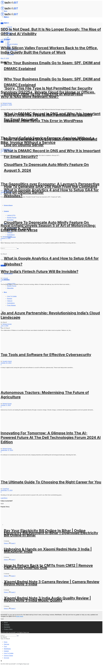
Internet (9, 27)
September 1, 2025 (6, 192)
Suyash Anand (7, 361)
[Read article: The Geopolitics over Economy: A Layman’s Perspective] (51, 168)
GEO (8, 45)
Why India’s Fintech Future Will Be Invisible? (39, 271)
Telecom (9, 232)
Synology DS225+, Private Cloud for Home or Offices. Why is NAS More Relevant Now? (48, 94)
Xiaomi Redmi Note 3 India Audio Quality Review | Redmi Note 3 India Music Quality (47, 599)
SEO (8, 42)
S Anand (5, 278)
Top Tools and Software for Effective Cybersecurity (46, 354)
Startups (6, 22)
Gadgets (6, 651)
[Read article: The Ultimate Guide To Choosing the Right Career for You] (51, 466)
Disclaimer (7, 627)
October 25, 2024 (6, 363)
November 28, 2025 (7, 151)
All (8, 37)
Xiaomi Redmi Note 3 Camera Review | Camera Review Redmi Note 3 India (51, 583)
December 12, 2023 (6, 490)
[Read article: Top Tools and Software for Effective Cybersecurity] (51, 341)
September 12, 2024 (7, 450)
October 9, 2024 (6, 405)
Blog (2, 23)
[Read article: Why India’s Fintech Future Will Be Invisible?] (51, 255)
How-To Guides (8, 653)
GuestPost (6, 488)
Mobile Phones (11, 286)
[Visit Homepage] (10, 4)
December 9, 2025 (6, 105)
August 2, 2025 (5, 280)
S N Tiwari (6, 190)
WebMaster (7, 649)
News (5, 642)
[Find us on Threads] (2, 504)
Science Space (8, 655)
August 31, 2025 (5, 238)
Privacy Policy (8, 629)
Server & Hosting (12, 44)
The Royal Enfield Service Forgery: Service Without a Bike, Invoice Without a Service (47, 140)
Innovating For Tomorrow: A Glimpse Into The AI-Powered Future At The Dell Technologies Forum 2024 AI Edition (51, 437)
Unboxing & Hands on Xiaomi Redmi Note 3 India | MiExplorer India (48, 550)
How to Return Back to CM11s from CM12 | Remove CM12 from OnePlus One (48, 566)
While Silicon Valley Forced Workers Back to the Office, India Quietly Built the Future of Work (49, 50)
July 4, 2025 (4, 325)
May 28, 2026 (5, 40)
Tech (5, 646)
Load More (4, 498)
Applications (11, 235)
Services (3, 265)
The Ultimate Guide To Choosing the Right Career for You (51, 482)
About (6, 622)
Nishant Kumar (7, 103)
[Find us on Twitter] (1, 504)
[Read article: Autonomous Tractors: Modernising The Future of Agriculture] (51, 378)
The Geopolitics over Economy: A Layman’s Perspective (50, 184)
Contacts (6, 624)
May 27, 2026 (5, 58)
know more (19, 616)
